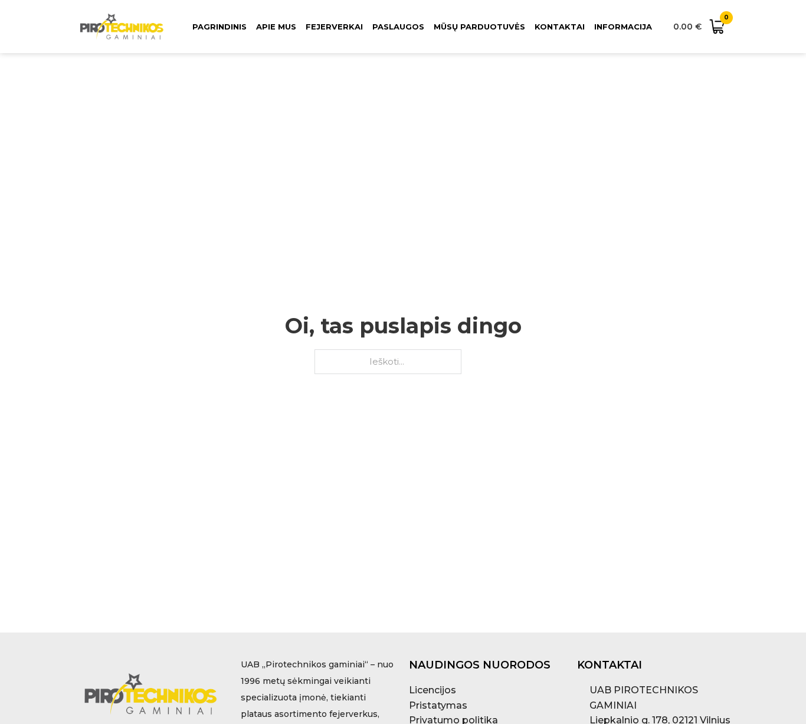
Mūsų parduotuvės (479, 26)
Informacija (623, 26)
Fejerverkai (334, 26)
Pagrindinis (219, 26)
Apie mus (276, 26)
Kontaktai (560, 26)
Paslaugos (398, 26)
